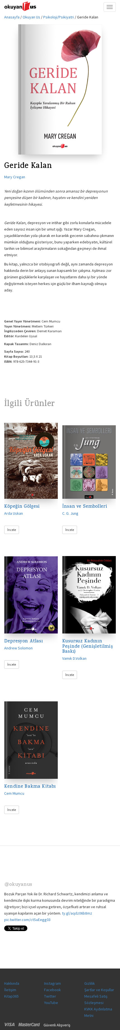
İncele (11, 530)
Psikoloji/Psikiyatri (58, 17)
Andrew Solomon (18, 648)
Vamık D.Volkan (74, 658)
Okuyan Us (31, 17)
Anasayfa (12, 17)
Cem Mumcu (14, 793)
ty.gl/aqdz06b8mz (77, 913)
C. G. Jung (70, 513)
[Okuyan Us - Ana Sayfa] (21, 7)
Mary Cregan (14, 176)
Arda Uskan (13, 513)
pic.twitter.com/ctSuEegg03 (27, 919)
